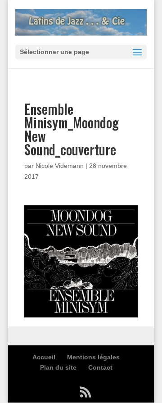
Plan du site (58, 367)
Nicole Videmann (60, 165)
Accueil (43, 357)
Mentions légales (93, 357)
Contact (100, 367)
